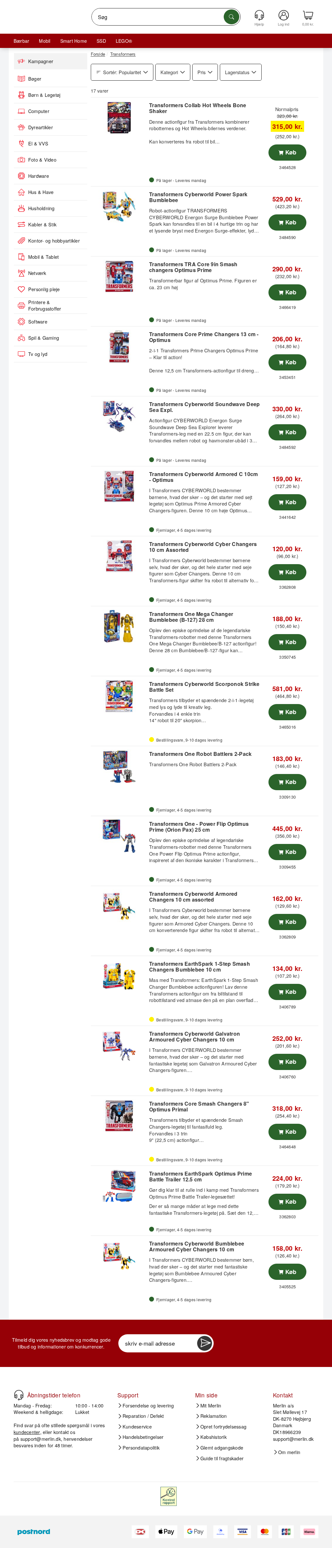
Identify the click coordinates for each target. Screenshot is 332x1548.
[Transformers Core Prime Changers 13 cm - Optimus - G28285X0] (119, 346)
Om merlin (289, 1452)
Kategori (169, 72)
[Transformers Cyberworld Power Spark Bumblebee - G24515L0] (119, 206)
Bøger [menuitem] (34, 78)
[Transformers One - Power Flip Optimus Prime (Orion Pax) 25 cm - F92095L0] (119, 836)
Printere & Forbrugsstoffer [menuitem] (44, 305)
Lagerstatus (237, 72)
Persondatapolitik (141, 1447)
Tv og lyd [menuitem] (37, 354)
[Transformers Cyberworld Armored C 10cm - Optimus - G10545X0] (119, 486)
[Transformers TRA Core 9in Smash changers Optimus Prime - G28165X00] (119, 276)
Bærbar (21, 41)
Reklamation (213, 1416)
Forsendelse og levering (148, 1405)
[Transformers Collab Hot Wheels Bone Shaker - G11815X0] (119, 117)
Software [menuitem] (37, 321)
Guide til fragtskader (221, 1458)
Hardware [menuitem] (38, 176)
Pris (201, 72)
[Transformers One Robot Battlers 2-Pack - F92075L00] (119, 766)
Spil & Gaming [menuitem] (43, 338)
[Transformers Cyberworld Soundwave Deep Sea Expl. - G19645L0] (119, 416)
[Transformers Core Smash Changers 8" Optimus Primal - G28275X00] (119, 1116)
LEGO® (124, 41)
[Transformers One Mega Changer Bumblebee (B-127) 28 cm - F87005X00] (119, 626)
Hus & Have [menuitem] (40, 192)
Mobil (44, 41)
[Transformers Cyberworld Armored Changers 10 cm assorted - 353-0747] (119, 906)
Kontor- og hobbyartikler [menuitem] (54, 240)
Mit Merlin (210, 1405)
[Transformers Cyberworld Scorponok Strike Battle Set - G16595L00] (119, 696)
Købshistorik (213, 1437)
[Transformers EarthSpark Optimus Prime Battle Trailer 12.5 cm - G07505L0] (119, 1186)
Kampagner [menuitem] (40, 61)
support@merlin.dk (40, 1438)
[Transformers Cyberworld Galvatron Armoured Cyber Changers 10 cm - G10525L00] (119, 1046)
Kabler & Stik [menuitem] (42, 224)
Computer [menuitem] (38, 111)
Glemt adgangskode (221, 1447)
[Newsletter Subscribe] (204, 1343)
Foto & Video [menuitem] (42, 159)
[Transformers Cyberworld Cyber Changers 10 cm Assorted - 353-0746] (119, 556)
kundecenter (27, 1431)
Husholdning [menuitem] (41, 208)
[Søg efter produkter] (231, 16)
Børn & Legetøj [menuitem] (44, 95)
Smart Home (73, 41)
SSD (101, 41)
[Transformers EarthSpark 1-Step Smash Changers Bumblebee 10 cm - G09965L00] (119, 976)
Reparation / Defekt (143, 1416)
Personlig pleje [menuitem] (44, 289)
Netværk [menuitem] (37, 273)
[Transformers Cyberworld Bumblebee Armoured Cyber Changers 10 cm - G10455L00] (119, 1256)
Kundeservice (137, 1426)
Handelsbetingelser (143, 1437)
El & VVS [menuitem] (38, 143)
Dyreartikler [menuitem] (40, 127)
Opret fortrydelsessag (223, 1426)
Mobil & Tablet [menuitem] (43, 257)
